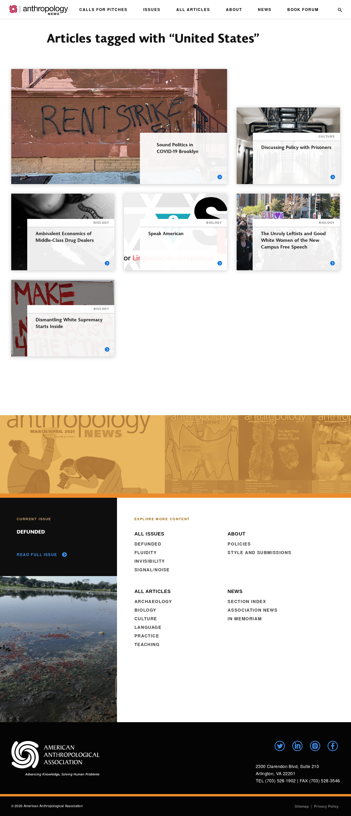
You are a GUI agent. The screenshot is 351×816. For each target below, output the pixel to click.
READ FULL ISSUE (37, 554)
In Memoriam (245, 618)
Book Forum (303, 9)
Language (148, 627)
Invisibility (149, 561)
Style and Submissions (259, 552)
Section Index (247, 601)
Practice (146, 636)
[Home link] (55, 758)
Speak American (166, 233)
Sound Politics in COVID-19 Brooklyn (177, 147)
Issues (151, 9)
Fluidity (145, 552)
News (264, 9)
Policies (239, 544)
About (234, 9)
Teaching (147, 644)
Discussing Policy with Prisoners (296, 147)
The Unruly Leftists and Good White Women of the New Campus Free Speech (293, 240)
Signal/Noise (152, 570)
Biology (145, 610)
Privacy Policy (326, 806)
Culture (145, 618)
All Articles (193, 9)
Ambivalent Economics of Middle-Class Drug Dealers (65, 236)
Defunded (147, 544)
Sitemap (302, 806)
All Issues (149, 533)
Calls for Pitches (103, 9)
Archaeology (153, 601)
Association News (252, 610)
